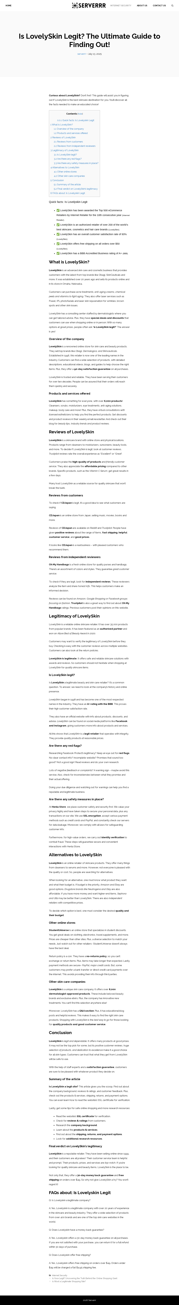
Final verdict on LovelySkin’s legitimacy (76, 189)
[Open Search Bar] (172, 5)
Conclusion (57, 180)
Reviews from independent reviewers (75, 146)
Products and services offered (71, 133)
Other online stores (65, 171)
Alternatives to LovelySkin (64, 167)
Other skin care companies (69, 176)
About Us (142, 5)
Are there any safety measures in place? (76, 163)
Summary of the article (67, 184)
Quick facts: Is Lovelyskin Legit (75, 120)
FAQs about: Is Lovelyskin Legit (67, 193)
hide (80, 114)
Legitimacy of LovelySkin (64, 150)
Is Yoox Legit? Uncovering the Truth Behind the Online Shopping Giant (84, 1278)
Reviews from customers (68, 141)
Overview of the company (69, 129)
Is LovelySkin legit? (65, 154)
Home (8, 5)
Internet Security (120, 5)
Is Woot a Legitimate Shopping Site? (69, 1281)
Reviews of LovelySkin (63, 137)
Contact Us (159, 5)
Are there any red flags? (68, 159)
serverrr (81, 53)
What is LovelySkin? (61, 124)
